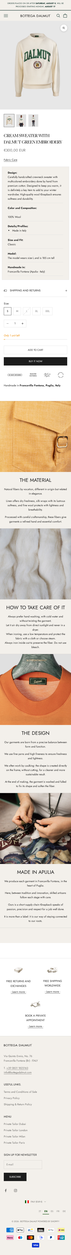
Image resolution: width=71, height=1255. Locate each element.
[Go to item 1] (9, 120)
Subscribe (15, 1177)
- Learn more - (18, 992)
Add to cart (35, 350)
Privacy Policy (12, 1098)
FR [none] (58, 1211)
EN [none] (46, 1211)
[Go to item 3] (33, 120)
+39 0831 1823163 (17, 1068)
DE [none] (64, 1211)
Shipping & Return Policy (18, 1104)
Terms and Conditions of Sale (20, 1092)
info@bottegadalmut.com (18, 1072)
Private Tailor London (15, 1130)
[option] (40, 1211)
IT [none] (40, 1211)
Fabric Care (10, 160)
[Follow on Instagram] (15, 1190)
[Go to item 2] (21, 120)
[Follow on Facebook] (6, 1190)
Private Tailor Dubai (15, 1124)
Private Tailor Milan (14, 1136)
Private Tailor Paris (14, 1143)
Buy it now (35, 361)
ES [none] (52, 1211)
